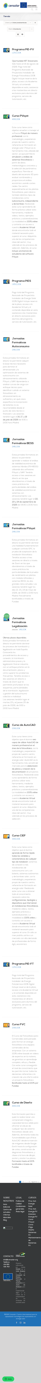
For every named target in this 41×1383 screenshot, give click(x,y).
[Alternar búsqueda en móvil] (32, 9)
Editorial (6, 1207)
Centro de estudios (7, 1211)
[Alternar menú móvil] (36, 9)
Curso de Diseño (22, 1102)
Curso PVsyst (20, 116)
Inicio (5, 1204)
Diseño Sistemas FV (32, 1232)
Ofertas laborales (7, 1216)
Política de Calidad (20, 1202)
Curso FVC (18, 1024)
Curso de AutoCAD (24, 725)
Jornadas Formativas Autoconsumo (20, 342)
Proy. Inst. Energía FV (32, 1210)
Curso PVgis (30, 1226)
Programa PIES (21, 281)
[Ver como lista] (22, 34)
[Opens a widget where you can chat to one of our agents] (8, 1379)
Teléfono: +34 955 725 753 (6, 1264)
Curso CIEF (19, 835)
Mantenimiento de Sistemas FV (33, 1241)
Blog (5, 1220)
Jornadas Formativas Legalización (19, 622)
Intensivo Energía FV (32, 1215)
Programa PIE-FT (23, 964)
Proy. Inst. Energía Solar (32, 1203)
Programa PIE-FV (23, 49)
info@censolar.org (8, 1260)
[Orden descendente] (35, 22)
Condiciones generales (20, 1208)
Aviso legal (20, 1211)
